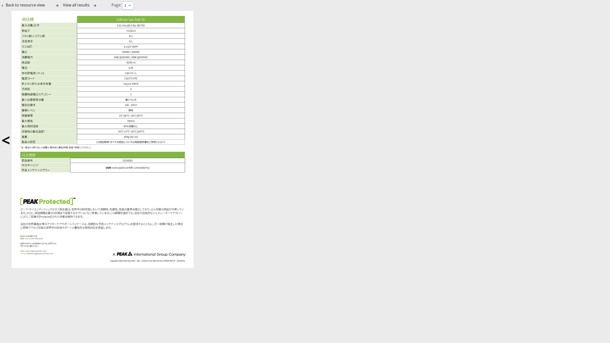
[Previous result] (57, 5)
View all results (76, 5)
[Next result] (94, 5)
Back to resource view (25, 5)
